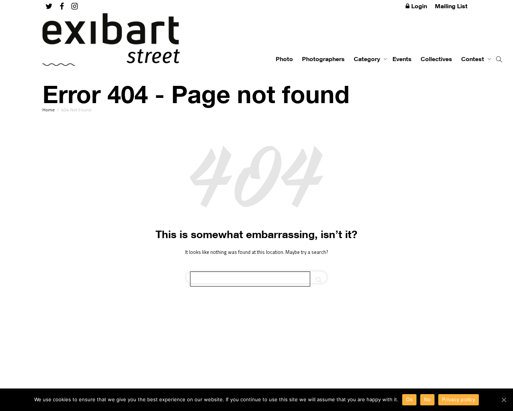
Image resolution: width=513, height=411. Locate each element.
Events (402, 59)
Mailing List (451, 6)
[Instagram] (74, 6)
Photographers (323, 59)
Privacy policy (458, 399)
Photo (284, 59)
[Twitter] (49, 6)
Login (419, 6)
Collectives (436, 59)
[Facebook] (62, 6)
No (427, 399)
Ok (409, 399)
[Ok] (503, 400)
